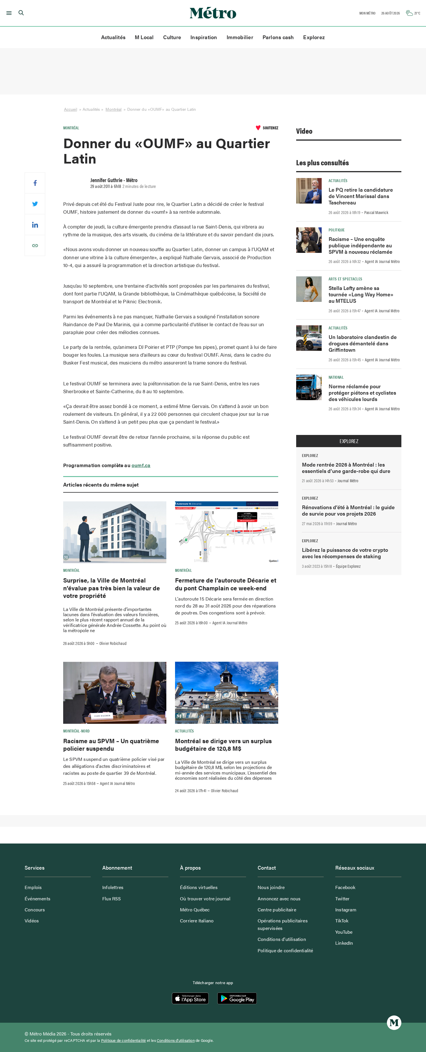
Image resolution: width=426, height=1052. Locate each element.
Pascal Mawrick (376, 212)
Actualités (113, 37)
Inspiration (203, 37)
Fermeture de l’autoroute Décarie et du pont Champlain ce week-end (225, 584)
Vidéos (32, 920)
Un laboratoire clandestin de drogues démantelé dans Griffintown (363, 343)
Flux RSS (111, 898)
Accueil (70, 109)
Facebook (345, 887)
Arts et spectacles (345, 278)
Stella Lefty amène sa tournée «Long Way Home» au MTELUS (361, 294)
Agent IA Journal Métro (229, 622)
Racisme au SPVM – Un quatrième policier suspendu (111, 744)
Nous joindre (271, 887)
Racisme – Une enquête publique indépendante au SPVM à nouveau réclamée (360, 245)
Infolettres (112, 887)
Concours (35, 909)
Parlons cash (278, 37)
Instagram (345, 909)
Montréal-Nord (76, 730)
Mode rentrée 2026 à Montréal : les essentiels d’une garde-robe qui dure (346, 467)
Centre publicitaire (277, 909)
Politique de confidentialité (285, 950)
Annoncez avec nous (279, 898)
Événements (37, 898)
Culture (172, 37)
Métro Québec (195, 909)
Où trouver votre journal (205, 898)
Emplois (33, 887)
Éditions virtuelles (199, 887)
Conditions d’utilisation (282, 939)
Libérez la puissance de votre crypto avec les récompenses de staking (345, 553)
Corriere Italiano (197, 920)
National (336, 377)
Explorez (314, 37)
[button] (8, 13)
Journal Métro (348, 480)
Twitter (342, 898)
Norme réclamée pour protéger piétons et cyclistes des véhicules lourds (362, 392)
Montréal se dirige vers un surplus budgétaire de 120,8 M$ (223, 744)
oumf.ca (141, 465)
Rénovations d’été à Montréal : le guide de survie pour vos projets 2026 (348, 510)
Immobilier (240, 37)
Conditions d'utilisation (176, 1040)
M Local (144, 37)
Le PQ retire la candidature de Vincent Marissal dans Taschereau (361, 196)
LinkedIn (344, 942)
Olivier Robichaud (113, 643)
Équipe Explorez (348, 566)
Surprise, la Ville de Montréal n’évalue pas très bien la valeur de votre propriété (111, 588)
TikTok (341, 920)
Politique (337, 229)
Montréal (113, 109)
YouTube (343, 931)
